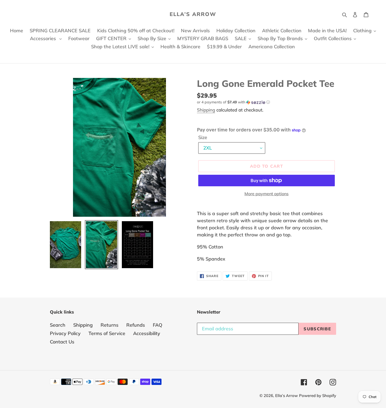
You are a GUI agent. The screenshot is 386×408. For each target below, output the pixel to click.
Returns (109, 325)
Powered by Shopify (317, 395)
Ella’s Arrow (193, 14)
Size (202, 137)
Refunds (135, 325)
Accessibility (146, 333)
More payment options (266, 193)
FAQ (157, 325)
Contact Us (62, 342)
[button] (233, 102)
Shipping (206, 110)
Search (57, 325)
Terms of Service (106, 333)
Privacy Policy (65, 333)
